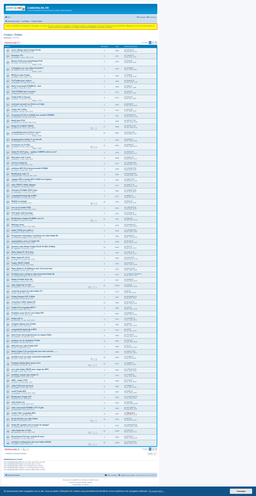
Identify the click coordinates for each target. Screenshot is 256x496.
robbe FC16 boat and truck (22, 386)
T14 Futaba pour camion (21, 81)
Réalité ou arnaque (19, 201)
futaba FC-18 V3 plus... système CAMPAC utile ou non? (34, 152)
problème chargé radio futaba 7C (24, 375)
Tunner (16, 170)
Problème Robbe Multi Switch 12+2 (25, 363)
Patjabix (129, 313)
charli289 (17, 376)
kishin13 (16, 154)
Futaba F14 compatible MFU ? (23, 307)
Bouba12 (17, 82)
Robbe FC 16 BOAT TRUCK (22, 126)
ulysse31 (130, 302)
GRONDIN (17, 141)
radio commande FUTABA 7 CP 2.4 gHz (27, 408)
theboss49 (17, 409)
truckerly (17, 215)
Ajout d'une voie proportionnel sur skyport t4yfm (31, 335)
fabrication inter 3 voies (21, 157)
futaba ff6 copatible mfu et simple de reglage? (30, 425)
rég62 (16, 371)
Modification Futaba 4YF (21, 397)
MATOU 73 (17, 122)
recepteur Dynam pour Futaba (23, 324)
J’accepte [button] (241, 491)
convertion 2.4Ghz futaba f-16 (23, 302)
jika (15, 293)
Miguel (16, 220)
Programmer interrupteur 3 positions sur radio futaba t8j (34, 236)
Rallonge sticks (17, 225)
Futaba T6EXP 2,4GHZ (20, 263)
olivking (16, 281)
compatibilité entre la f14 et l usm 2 (25, 132)
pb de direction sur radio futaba (24, 419)
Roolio (16, 63)
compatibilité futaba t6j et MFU (24, 196)
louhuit (129, 402)
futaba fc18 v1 (17, 318)
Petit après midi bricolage (22, 213)
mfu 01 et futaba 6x (19, 163)
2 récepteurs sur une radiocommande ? (27, 68)
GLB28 (16, 298)
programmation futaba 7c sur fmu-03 (26, 139)
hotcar (16, 99)
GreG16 (16, 52)
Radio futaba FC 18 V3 (20, 258)
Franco (129, 430)
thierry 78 (130, 413)
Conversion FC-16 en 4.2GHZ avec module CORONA (32, 115)
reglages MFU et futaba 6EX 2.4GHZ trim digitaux (31, 179)
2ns (15, 347)
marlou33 (17, 336)
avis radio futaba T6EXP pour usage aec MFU (30, 369)
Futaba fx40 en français (20, 97)
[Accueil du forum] (15, 8)
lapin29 (16, 342)
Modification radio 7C (20, 174)
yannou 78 (130, 351)
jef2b (15, 326)
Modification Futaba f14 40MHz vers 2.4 (27, 218)
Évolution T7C (17, 55)
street (16, 382)
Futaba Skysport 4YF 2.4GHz (23, 297)
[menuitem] (7, 17)
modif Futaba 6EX (18, 391)
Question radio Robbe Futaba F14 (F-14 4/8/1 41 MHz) (33, 247)
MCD (15, 420)
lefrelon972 (17, 117)
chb (15, 331)
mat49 (16, 444)
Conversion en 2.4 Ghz (20, 145)
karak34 (16, 265)
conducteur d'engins (20, 237)
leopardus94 (18, 175)
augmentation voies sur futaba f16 (25, 241)
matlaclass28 (18, 426)
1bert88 (16, 70)
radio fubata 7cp (18, 402)
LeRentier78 (131, 162)
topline (129, 391)
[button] (156, 42)
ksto (15, 309)
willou (15, 88)
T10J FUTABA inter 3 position (23, 92)
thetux (129, 91)
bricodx (129, 241)
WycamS (17, 93)
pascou (16, 415)
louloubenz (17, 226)
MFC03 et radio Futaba (20, 75)
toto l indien (130, 407)
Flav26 (16, 365)
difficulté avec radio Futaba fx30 (24, 346)
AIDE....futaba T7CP (19, 380)
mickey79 (17, 243)
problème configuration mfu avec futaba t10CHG (31, 442)
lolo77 (16, 106)
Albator (129, 195)
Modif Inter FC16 (18, 121)
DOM (15, 203)
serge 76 (17, 254)
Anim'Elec (16, 38)
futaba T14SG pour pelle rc (22, 230)
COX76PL (17, 197)
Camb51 (16, 57)
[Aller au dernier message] (133, 50)
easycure (130, 132)
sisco (15, 358)
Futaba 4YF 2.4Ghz (19, 110)
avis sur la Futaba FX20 (21, 207)
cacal (128, 285)
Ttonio (16, 315)
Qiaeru (90, 482)
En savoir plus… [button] (156, 491)
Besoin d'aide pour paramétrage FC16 (26, 61)
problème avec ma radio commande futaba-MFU (31, 357)
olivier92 (16, 438)
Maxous (16, 404)
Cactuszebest (131, 396)
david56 (16, 270)
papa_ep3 (130, 268)
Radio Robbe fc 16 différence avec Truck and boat (31, 268)
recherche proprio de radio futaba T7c (27, 291)
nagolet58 (17, 248)
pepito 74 (130, 179)
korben (129, 139)
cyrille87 (16, 387)
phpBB (74, 480)
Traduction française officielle (78, 482)
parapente (17, 393)
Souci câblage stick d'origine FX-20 (26, 50)
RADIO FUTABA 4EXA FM (21, 279)
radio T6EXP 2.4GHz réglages (23, 185)
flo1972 (16, 159)
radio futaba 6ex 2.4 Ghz (21, 285)
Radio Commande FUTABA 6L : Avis (26, 86)
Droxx (16, 181)
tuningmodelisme (19, 134)
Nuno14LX (17, 287)
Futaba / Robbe (13, 34)
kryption (16, 232)
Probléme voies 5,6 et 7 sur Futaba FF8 (27, 313)
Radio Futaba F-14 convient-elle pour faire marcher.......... (34, 351)
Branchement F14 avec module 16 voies (27, 437)
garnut (16, 111)
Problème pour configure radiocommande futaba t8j (32, 274)
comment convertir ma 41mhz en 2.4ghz (28, 104)
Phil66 (16, 77)
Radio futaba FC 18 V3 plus (22, 252)
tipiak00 (129, 104)
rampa (16, 164)
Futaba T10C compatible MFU (23, 413)
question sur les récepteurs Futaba (25, 340)
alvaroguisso (131, 296)
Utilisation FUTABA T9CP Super (24, 190)
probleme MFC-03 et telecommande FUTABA (29, 168)
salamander (17, 192)
